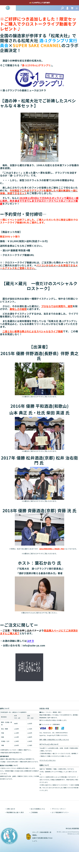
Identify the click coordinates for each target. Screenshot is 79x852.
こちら (18, 245)
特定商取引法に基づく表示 (15, 812)
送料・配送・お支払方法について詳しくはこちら (54, 739)
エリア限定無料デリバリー (60, 812)
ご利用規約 (34, 812)
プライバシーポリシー (59, 809)
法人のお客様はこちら (38, 809)
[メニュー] (77, 7)
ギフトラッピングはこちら (48, 760)
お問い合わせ (10, 809)
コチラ (42, 90)
